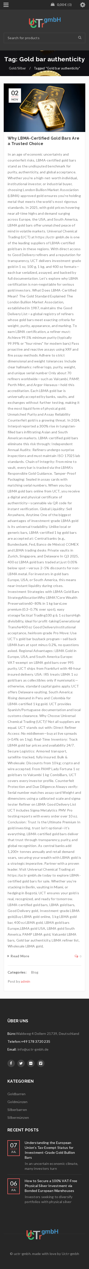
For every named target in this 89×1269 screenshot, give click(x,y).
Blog (34, 972)
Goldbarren (16, 1094)
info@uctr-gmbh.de (33, 1049)
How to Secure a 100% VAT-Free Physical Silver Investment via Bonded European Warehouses (51, 1186)
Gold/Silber (17, 68)
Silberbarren (17, 1109)
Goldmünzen (17, 1102)
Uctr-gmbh (70, 1254)
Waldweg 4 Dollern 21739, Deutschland (47, 1033)
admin (25, 981)
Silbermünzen (18, 1117)
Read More (20, 956)
